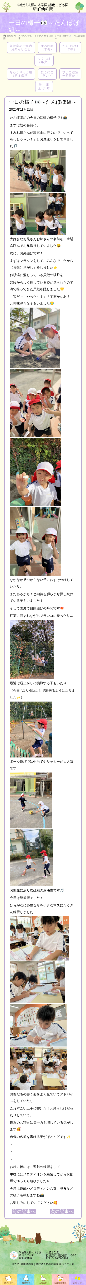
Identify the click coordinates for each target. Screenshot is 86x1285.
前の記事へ (24, 1211)
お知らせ (77, 1283)
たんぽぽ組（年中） (70, 47)
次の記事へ (62, 1211)
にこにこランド (47, 74)
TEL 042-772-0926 (57, 1258)
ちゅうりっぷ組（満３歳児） (21, 74)
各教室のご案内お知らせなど (21, 47)
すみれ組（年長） (47, 47)
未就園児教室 (60, 1283)
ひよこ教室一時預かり (70, 74)
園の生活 (26, 1283)
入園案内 (43, 1283)
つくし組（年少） (44, 60)
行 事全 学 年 (44, 86)
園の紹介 (8, 1283)
